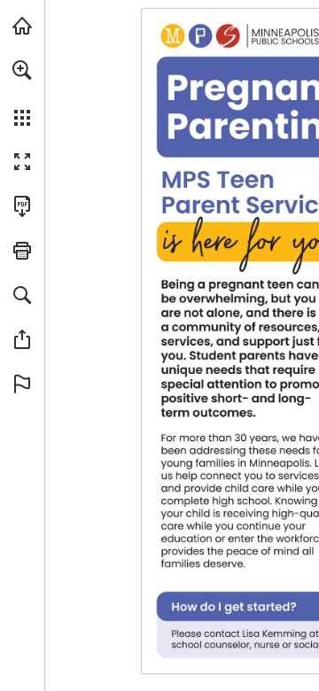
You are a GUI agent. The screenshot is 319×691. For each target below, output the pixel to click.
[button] (22, 70)
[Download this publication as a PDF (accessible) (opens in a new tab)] (22, 206)
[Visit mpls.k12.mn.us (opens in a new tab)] (22, 26)
